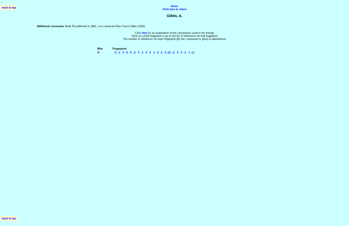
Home (174, 6)
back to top (9, 7)
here (144, 32)
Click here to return (175, 9)
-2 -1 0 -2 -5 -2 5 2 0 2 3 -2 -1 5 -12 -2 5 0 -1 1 (151, 52)
